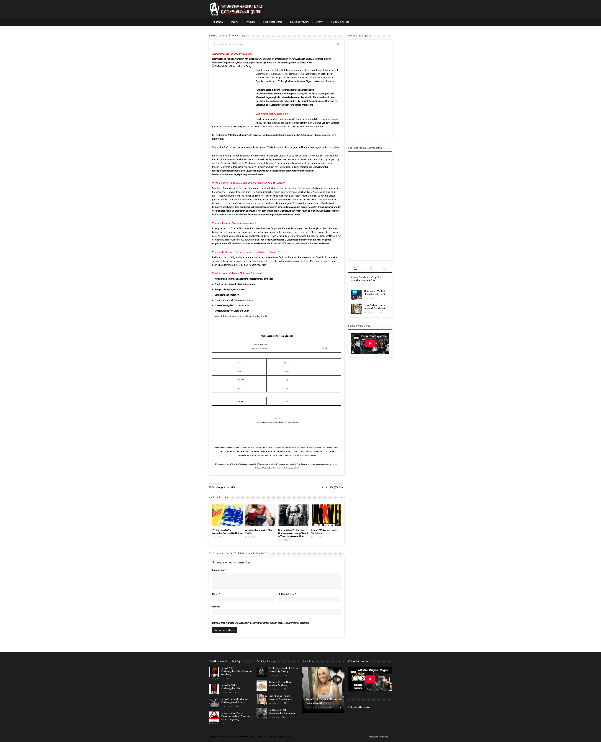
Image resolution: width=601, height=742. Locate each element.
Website (216, 606)
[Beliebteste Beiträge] (370, 269)
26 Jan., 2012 (217, 537)
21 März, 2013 (275, 689)
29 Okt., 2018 (357, 285)
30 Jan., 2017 (310, 708)
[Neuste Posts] (355, 269)
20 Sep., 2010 (275, 676)
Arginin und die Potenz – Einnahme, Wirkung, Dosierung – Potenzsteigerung (237, 716)
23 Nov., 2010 (215, 679)
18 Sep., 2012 (283, 537)
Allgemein (218, 22)
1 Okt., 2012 (214, 724)
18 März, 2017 (370, 313)
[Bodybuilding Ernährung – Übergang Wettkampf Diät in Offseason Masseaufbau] (260, 515)
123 (239, 693)
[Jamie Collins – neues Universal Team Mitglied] (356, 309)
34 (225, 724)
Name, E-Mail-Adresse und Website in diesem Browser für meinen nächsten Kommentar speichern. (261, 623)
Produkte (251, 22)
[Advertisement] (370, 89)
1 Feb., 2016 (316, 540)
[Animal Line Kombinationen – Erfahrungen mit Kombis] (214, 703)
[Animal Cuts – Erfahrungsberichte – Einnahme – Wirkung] (214, 672)
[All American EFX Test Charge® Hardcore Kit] (356, 295)
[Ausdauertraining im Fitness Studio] (227, 515)
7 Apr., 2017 (369, 299)
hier (264, 265)
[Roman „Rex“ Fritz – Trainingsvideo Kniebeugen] (262, 713)
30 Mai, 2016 (274, 717)
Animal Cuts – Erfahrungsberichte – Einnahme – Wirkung (236, 671)
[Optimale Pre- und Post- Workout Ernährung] (262, 686)
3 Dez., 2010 (226, 707)
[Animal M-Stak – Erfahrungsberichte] (214, 689)
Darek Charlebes (326, 708)
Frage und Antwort (299, 22)
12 (287, 689)
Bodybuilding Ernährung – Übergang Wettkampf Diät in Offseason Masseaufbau (260, 533)
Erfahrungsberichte (272, 22)
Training (235, 22)
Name (216, 594)
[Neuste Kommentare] (384, 269)
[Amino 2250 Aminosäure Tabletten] (293, 515)
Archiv (319, 22)
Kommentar (219, 570)
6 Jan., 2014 (250, 540)
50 (238, 707)
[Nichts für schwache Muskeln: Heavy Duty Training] (262, 672)
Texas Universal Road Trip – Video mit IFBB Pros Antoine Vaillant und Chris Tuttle (326, 533)
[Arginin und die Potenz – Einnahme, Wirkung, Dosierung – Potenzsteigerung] (214, 716)
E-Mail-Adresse (287, 594)
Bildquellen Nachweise (359, 707)
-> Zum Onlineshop (340, 22)
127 (227, 679)
